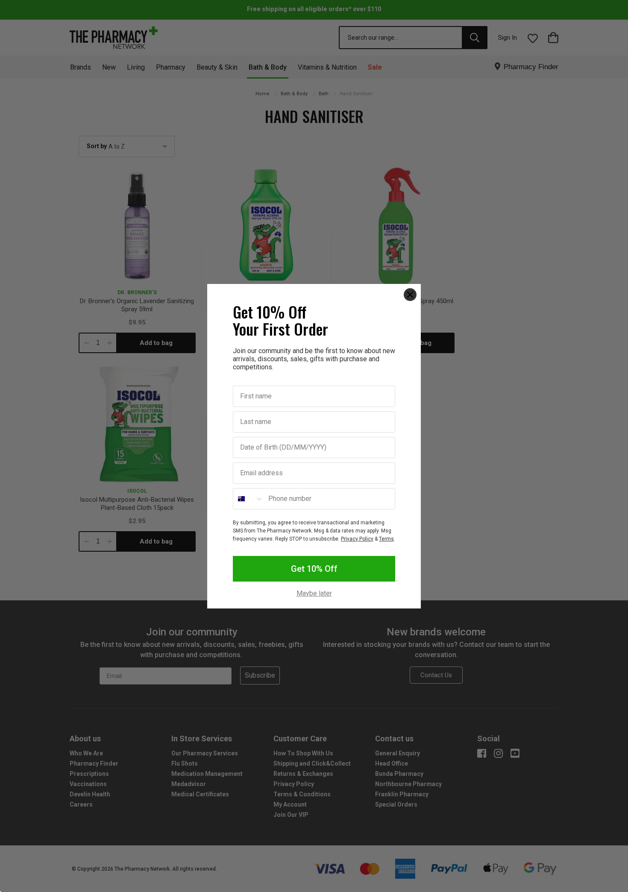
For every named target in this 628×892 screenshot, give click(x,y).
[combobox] (248, 498)
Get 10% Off (314, 569)
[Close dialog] (410, 294)
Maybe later (314, 593)
